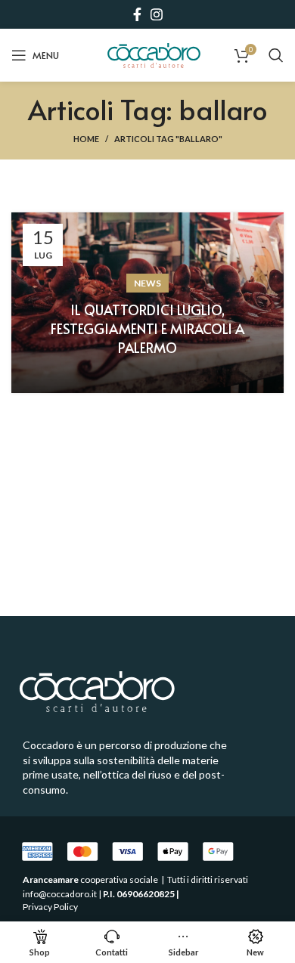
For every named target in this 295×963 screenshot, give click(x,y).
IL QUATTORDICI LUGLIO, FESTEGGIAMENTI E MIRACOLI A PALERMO (147, 328)
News (147, 283)
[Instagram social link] (156, 14)
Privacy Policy (50, 906)
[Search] (276, 55)
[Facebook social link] (137, 14)
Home (86, 139)
